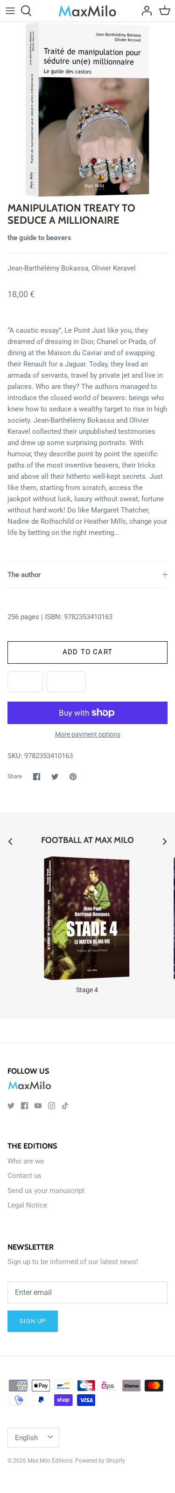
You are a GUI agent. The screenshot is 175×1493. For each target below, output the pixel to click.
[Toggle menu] (10, 10)
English (26, 1438)
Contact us (24, 1175)
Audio (66, 681)
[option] (87, 110)
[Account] (144, 10)
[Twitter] (10, 1105)
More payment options (87, 734)
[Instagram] (51, 1105)
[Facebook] (24, 1105)
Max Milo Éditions (50, 1460)
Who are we (25, 1161)
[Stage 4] (86, 918)
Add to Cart (87, 652)
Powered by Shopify (100, 1460)
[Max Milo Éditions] (87, 11)
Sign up (33, 1321)
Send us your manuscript (45, 1190)
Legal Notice (27, 1205)
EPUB (25, 681)
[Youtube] (38, 1105)
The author (24, 575)
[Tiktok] (65, 1105)
